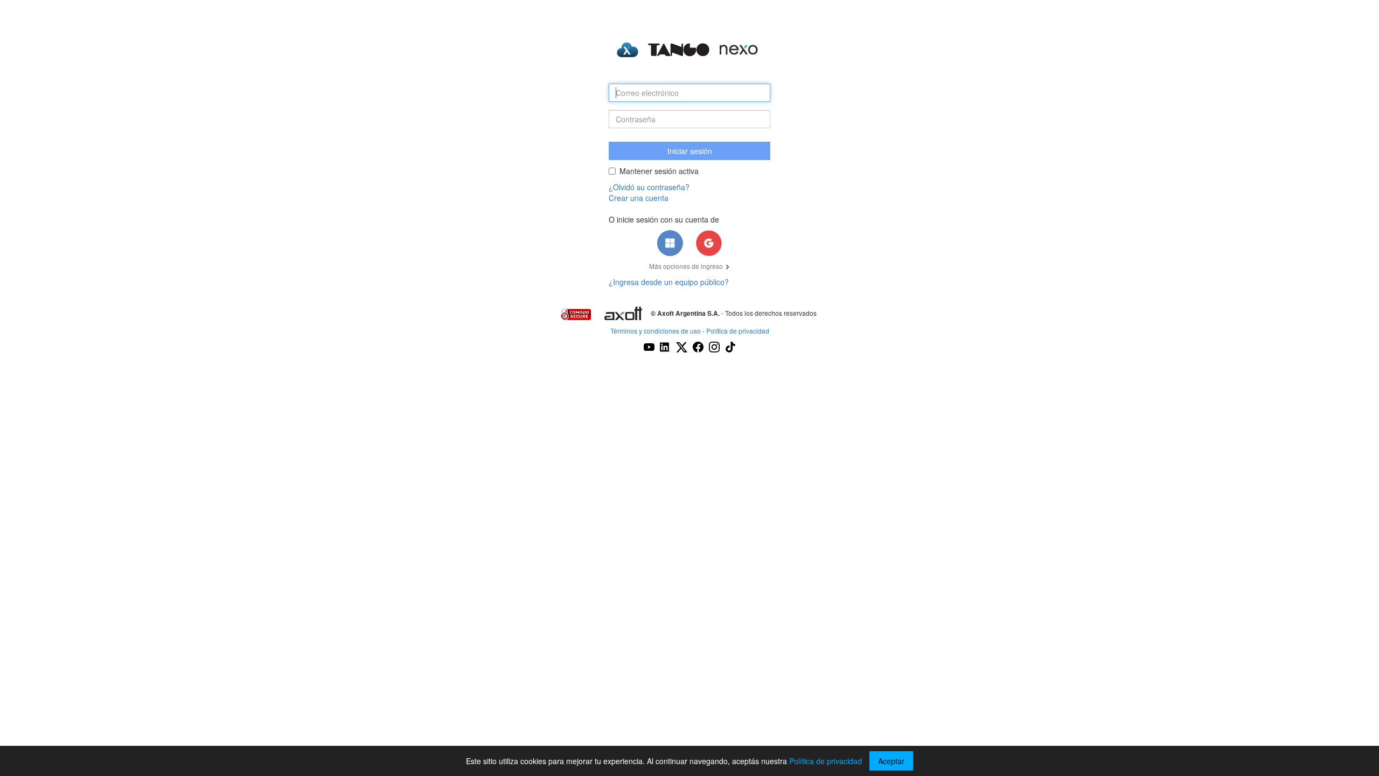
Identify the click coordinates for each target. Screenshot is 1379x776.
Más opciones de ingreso (687, 266)
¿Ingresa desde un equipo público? (669, 281)
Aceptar (891, 761)
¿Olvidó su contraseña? (649, 187)
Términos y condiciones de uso (655, 330)
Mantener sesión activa (659, 170)
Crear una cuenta (638, 197)
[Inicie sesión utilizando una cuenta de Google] (709, 243)
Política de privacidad (737, 330)
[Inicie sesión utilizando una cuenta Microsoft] (670, 243)
